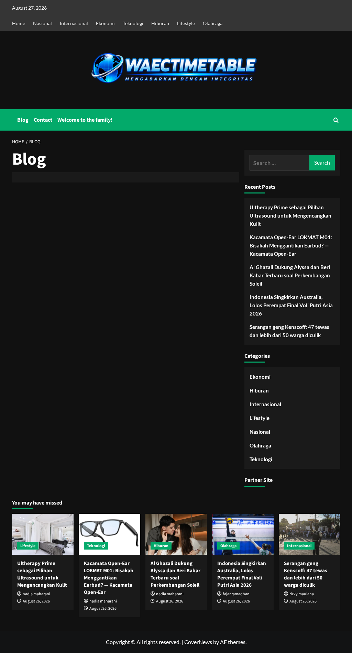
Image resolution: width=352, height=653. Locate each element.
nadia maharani (36, 594)
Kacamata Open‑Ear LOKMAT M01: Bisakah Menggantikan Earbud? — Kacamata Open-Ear (291, 245)
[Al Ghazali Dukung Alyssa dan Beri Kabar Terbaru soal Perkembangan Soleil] (176, 534)
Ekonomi (105, 23)
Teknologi (133, 23)
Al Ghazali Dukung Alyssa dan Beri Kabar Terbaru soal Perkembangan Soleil (290, 275)
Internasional (74, 23)
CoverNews (198, 642)
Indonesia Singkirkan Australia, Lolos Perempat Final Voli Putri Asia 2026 (291, 305)
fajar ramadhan (236, 594)
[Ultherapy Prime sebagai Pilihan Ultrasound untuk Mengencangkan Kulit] (43, 534)
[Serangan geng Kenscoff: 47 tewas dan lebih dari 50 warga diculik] (309, 534)
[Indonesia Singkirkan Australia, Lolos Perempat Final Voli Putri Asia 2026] (243, 534)
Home (18, 23)
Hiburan (160, 23)
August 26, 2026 (36, 601)
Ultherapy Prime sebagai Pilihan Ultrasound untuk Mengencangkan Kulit (290, 215)
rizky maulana (301, 594)
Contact (43, 120)
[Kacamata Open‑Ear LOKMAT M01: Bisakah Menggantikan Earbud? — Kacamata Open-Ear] (109, 534)
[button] (336, 120)
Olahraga (212, 23)
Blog (23, 120)
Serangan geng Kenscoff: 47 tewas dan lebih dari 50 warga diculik (289, 331)
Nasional (42, 23)
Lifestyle (186, 23)
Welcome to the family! (84, 120)
